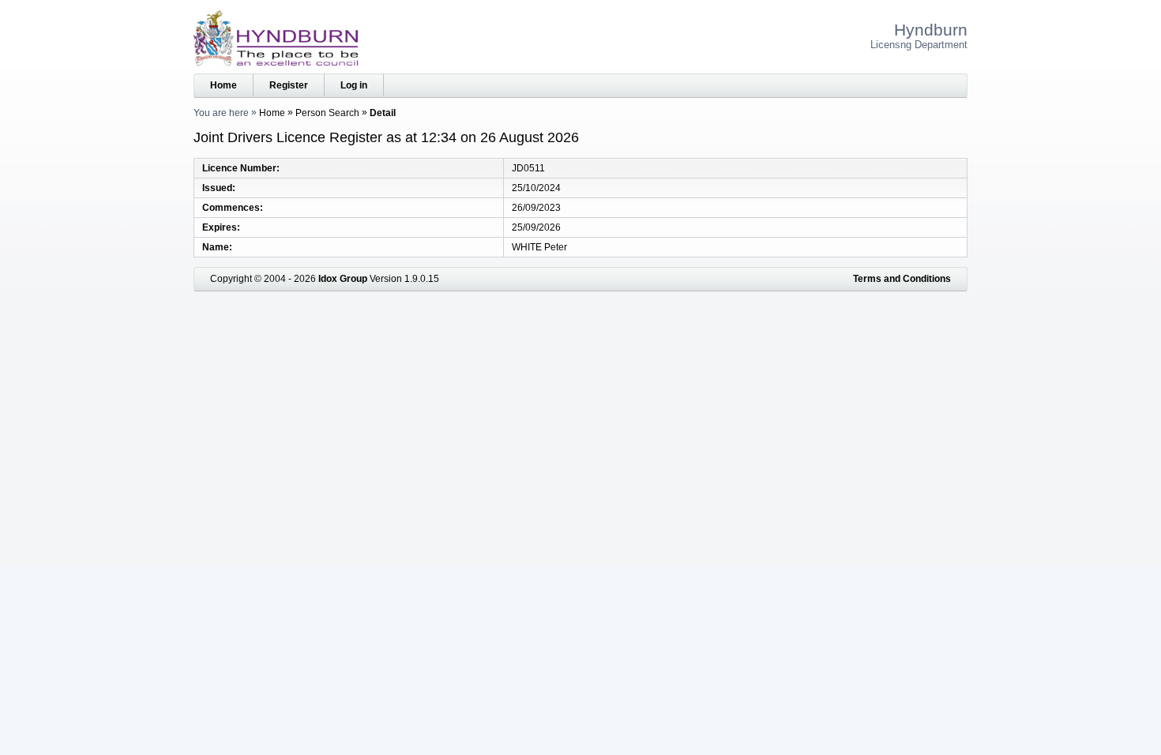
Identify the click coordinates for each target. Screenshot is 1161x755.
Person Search (327, 112)
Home (223, 85)
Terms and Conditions (902, 278)
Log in (353, 85)
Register (288, 85)
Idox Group (342, 278)
